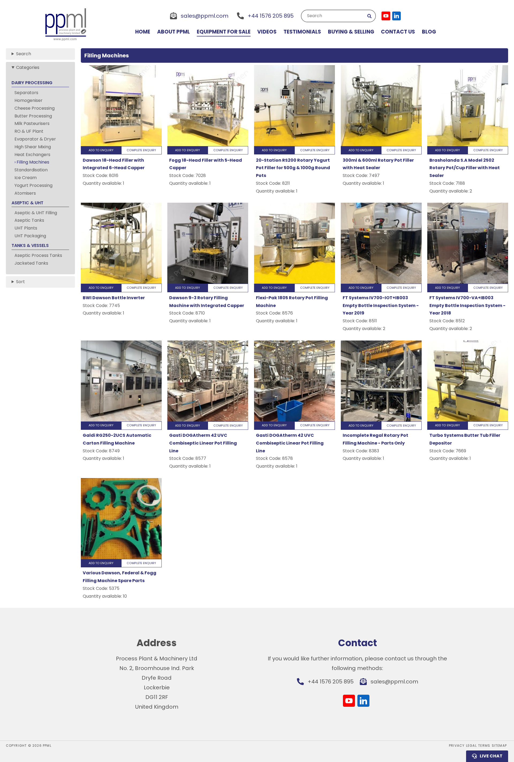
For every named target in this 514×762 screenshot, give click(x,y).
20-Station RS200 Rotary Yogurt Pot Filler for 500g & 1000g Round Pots (293, 168)
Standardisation (31, 170)
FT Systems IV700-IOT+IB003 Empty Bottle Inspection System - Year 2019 (381, 305)
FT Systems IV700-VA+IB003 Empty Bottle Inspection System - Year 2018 (467, 305)
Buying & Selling (351, 31)
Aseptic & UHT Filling (35, 213)
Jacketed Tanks (31, 263)
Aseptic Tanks (29, 220)
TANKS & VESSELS (30, 245)
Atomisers (25, 193)
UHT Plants (25, 228)
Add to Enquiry (101, 150)
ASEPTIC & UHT (27, 203)
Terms (484, 745)
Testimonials (302, 31)
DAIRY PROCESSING (32, 83)
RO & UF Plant (28, 131)
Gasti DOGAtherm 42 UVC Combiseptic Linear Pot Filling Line (203, 443)
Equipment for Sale (224, 31)
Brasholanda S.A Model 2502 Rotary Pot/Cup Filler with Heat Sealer (464, 168)
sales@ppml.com (204, 16)
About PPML (173, 31)
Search (314, 16)
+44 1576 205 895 (271, 16)
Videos (267, 31)
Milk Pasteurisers (32, 123)
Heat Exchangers (32, 154)
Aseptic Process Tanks (38, 255)
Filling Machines (33, 162)
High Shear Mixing (32, 147)
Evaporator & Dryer (35, 139)
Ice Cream (25, 178)
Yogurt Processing (33, 185)
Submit (369, 16)
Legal (471, 745)
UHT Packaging (30, 236)
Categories (27, 67)
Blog (429, 31)
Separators (26, 93)
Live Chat (491, 756)
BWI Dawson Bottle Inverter (114, 298)
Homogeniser (28, 100)
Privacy (456, 745)
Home (142, 31)
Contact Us (398, 31)
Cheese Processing (34, 108)
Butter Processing (33, 116)
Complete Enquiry (141, 150)
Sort (20, 282)
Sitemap (499, 745)
